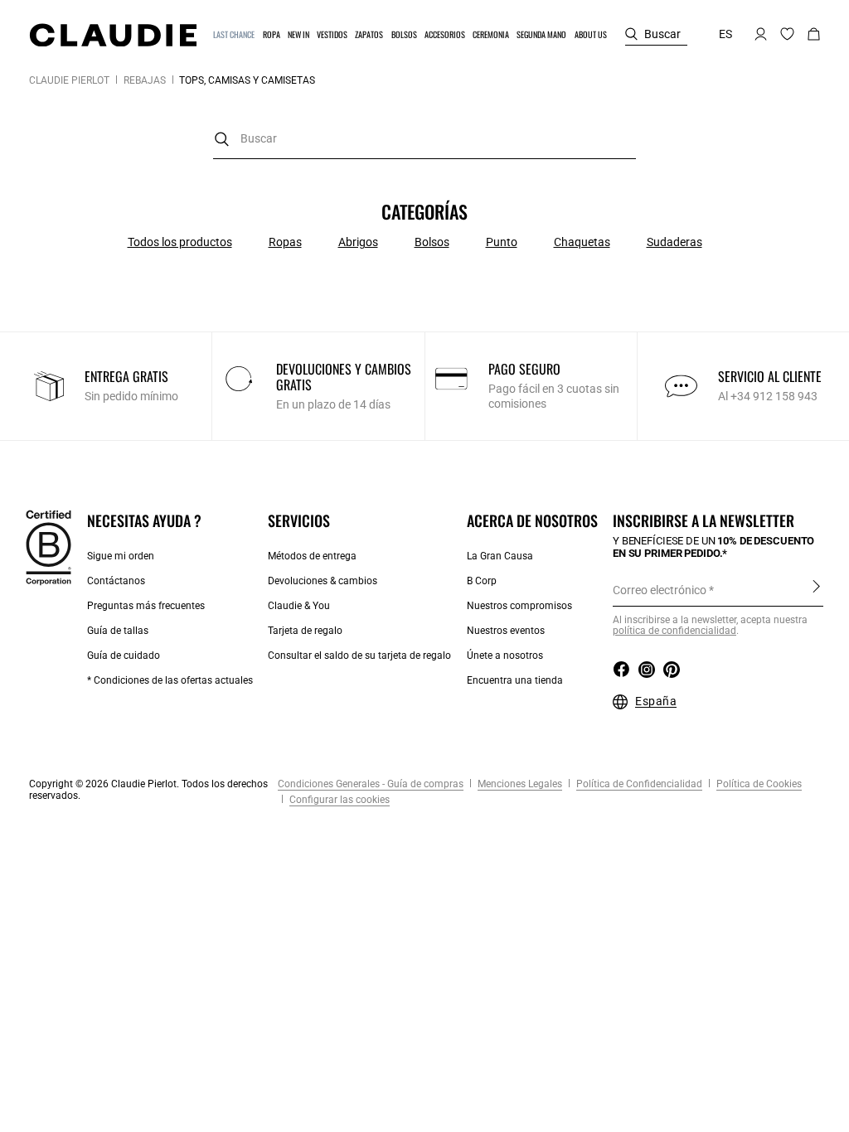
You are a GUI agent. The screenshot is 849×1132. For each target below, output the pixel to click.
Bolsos (432, 242)
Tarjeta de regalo (305, 630)
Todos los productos (180, 242)
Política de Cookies (758, 784)
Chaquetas (582, 242)
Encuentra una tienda (515, 680)
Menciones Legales (518, 784)
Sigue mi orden (120, 556)
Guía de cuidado (123, 655)
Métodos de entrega (312, 556)
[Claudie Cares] (48, 547)
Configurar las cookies (338, 799)
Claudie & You (299, 606)
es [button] (725, 34)
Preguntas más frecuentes (146, 606)
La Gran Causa (500, 556)
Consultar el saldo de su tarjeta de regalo (359, 655)
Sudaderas (674, 242)
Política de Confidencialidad (638, 784)
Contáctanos (116, 581)
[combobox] (424, 139)
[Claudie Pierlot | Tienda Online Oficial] (112, 34)
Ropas (285, 242)
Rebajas (145, 80)
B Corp (482, 581)
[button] (234, 34)
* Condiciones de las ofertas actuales (170, 680)
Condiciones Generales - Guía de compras (370, 784)
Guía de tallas (117, 630)
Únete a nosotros (505, 655)
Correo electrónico (659, 590)
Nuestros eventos (506, 630)
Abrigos (358, 242)
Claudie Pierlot (69, 80)
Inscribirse (816, 589)
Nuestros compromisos (519, 606)
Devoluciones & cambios (322, 581)
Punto (501, 242)
